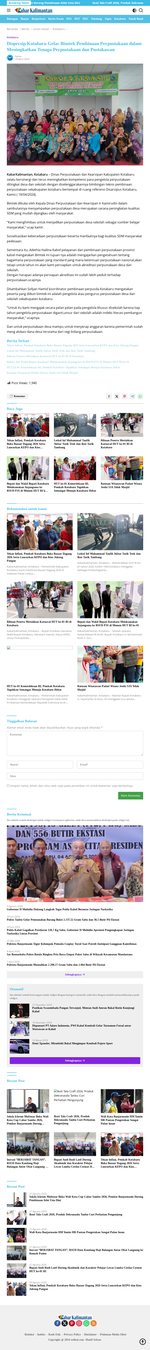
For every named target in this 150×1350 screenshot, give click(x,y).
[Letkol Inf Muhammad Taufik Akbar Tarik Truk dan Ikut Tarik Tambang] (75, 425)
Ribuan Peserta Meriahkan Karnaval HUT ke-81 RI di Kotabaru (45, 356)
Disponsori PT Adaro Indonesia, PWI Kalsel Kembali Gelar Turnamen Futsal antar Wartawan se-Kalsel (81, 1027)
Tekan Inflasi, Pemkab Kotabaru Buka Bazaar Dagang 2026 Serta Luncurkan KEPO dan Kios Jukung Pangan (72, 345)
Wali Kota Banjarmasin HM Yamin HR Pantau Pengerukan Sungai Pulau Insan (122, 1120)
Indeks (41, 1334)
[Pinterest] (72, 1323)
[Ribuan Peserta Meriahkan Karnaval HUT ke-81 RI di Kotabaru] (122, 425)
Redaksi (29, 1334)
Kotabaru (12, 37)
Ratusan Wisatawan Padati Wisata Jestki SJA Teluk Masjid (42, 372)
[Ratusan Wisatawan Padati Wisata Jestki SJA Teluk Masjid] (122, 468)
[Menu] (9, 10)
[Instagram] (79, 1323)
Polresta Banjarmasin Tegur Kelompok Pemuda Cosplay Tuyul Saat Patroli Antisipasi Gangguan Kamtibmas (72, 943)
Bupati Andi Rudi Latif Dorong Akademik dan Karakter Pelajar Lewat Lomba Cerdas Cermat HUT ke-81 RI (75, 1163)
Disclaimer (90, 1334)
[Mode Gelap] (134, 10)
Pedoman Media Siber (113, 1334)
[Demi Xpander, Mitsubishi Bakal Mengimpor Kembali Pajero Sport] (19, 1046)
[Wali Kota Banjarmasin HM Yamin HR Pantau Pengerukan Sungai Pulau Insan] (122, 1101)
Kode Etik (54, 1334)
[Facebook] (57, 1323)
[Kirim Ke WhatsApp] (140, 396)
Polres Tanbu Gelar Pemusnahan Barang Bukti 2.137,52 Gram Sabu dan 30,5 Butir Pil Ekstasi (63, 919)
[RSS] (93, 1323)
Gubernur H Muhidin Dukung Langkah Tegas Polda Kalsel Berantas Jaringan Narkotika (60, 909)
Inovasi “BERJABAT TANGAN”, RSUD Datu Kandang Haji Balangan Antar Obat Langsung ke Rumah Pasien (27, 1163)
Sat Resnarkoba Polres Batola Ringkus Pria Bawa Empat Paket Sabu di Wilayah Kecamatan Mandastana (69, 954)
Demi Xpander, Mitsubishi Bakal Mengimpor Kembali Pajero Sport (72, 1043)
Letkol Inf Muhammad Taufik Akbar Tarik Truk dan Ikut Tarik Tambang (51, 350)
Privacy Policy (72, 1334)
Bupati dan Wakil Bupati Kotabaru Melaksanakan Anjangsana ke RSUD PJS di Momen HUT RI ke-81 (68, 362)
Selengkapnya (73, 974)
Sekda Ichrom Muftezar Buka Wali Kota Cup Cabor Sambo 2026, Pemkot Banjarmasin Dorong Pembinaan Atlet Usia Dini (27, 1120)
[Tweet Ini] (117, 396)
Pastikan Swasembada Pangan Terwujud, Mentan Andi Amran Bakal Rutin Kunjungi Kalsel (83, 1009)
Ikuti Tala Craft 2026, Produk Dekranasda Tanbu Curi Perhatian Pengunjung (74, 1120)
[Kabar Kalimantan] (33, 10)
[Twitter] (65, 1323)
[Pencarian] (141, 10)
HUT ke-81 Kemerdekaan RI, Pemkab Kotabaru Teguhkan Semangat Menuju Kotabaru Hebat (63, 367)
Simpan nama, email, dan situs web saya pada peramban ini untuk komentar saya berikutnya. (71, 786)
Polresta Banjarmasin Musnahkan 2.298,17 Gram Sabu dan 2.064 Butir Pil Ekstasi (56, 964)
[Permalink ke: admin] (10, 57)
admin (18, 56)
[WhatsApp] (86, 1323)
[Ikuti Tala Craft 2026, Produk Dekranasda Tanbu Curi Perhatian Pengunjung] (75, 1101)
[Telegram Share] (132, 396)
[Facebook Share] (109, 396)
